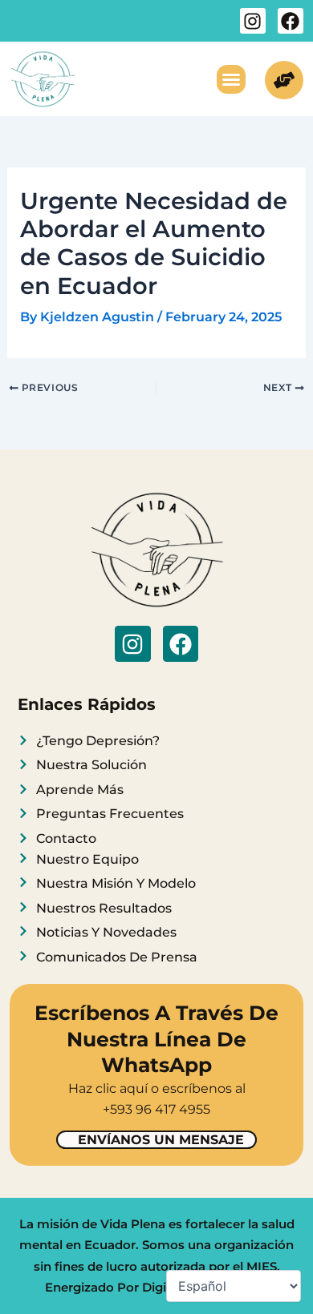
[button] (231, 79)
